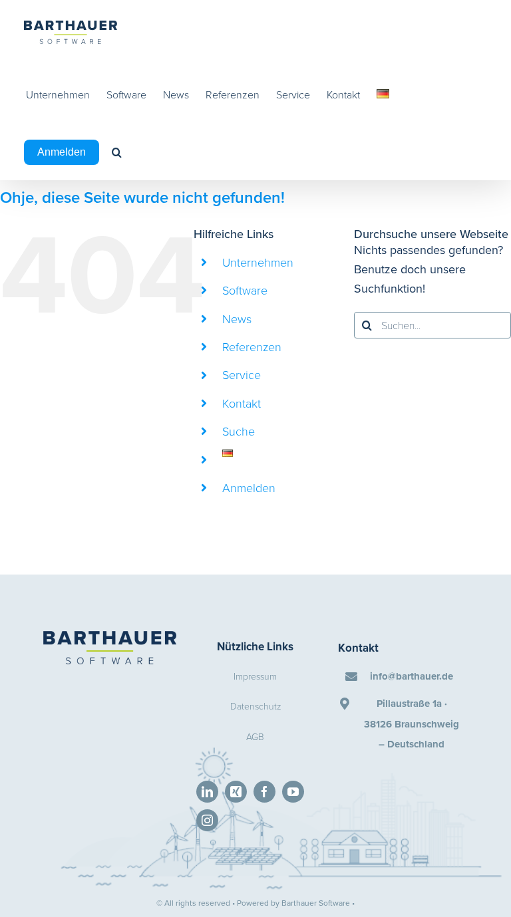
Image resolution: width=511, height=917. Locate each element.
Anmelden (248, 487)
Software (244, 290)
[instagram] (207, 820)
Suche (238, 431)
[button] (117, 152)
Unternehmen (257, 262)
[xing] (236, 792)
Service (241, 374)
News (237, 319)
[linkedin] (207, 792)
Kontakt (241, 403)
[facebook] (264, 792)
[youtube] (293, 792)
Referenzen (251, 346)
